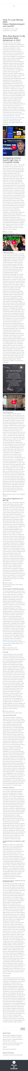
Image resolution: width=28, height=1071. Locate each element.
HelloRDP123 (7, 28)
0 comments (14, 30)
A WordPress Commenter (9, 1055)
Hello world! (19, 1055)
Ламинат (5, 1047)
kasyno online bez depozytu (9, 1049)
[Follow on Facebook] (14, 1062)
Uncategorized (6, 30)
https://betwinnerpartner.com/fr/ (11, 117)
